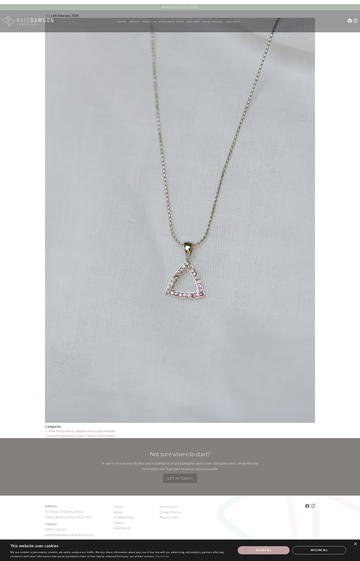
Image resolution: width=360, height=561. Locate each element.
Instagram (355, 21)
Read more (162, 556)
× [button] (355, 544)
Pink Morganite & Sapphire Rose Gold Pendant (80, 431)
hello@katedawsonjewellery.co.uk (69, 535)
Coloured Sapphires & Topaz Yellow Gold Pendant (82, 435)
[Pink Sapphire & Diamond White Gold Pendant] (180, 422)
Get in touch (180, 478)
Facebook (350, 21)
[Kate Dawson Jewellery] (27, 21)
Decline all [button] (319, 550)
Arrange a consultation (180, 7)
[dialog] (180, 550)
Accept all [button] (263, 550)
